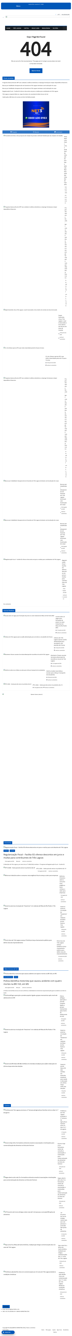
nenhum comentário (66, 199)
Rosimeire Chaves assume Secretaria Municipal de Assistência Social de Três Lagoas (58, 658)
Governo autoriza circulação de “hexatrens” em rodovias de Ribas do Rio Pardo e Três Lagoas (63, 917)
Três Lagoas (17, 28)
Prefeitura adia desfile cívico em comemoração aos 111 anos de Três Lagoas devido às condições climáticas (63, 1281)
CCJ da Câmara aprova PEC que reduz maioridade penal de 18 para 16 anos (55, 358)
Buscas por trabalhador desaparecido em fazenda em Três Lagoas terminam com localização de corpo (29, 85)
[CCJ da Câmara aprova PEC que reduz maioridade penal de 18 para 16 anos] (24, 361)
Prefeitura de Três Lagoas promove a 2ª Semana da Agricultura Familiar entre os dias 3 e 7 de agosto (63, 1120)
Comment (59, 132)
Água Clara (35, 28)
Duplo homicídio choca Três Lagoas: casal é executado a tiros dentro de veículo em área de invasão (62, 323)
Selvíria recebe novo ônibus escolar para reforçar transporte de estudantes (55, 673)
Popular (14, 132)
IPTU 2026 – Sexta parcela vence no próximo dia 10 (47, 685)
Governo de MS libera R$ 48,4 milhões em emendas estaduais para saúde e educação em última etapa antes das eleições (63, 1076)
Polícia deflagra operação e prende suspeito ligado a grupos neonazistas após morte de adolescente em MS (63, 1006)
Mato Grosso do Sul (8, 977)
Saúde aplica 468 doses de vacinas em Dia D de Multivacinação (18, 97)
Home (8, 28)
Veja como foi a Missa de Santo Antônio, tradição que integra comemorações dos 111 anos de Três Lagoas (62, 1252)
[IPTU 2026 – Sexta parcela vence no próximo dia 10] (17, 686)
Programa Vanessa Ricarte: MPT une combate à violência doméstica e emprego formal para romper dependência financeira (34, 82)
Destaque (6, 850)
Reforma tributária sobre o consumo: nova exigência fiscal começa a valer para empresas (63, 884)
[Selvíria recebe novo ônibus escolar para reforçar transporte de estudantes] (24, 675)
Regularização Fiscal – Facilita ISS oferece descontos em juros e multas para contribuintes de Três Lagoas (30, 91)
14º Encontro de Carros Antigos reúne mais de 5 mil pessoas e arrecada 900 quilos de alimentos (63, 1222)
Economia (12, 850)
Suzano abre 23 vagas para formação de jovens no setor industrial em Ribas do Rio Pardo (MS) (61, 622)
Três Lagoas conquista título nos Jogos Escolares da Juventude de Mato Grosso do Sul (25, 94)
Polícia (16, 977)
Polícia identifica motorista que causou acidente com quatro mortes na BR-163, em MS (33, 982)
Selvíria (55, 28)
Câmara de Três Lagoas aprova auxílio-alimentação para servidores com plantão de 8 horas (60, 641)
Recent (37, 132)
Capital (26, 28)
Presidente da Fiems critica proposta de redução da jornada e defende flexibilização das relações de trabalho (65, 160)
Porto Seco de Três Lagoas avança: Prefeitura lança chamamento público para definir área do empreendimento (62, 947)
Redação (18, 861)
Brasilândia (46, 28)
